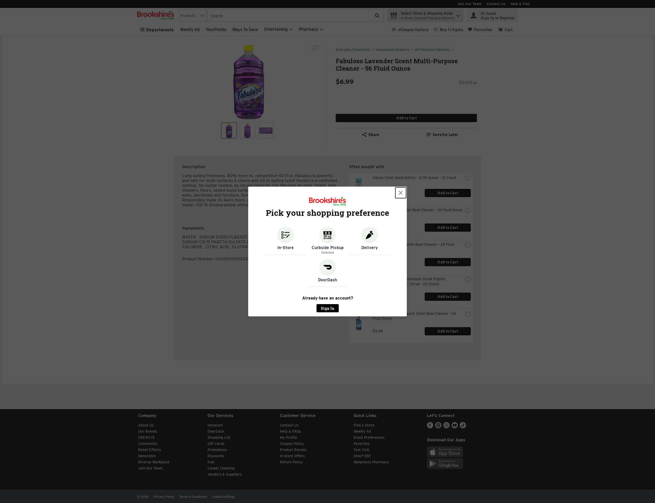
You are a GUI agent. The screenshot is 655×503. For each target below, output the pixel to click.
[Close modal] (401, 193)
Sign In (327, 308)
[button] (286, 241)
